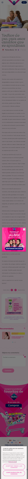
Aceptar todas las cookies (14, 466)
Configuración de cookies (14, 473)
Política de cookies (12, 461)
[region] (14, 462)
